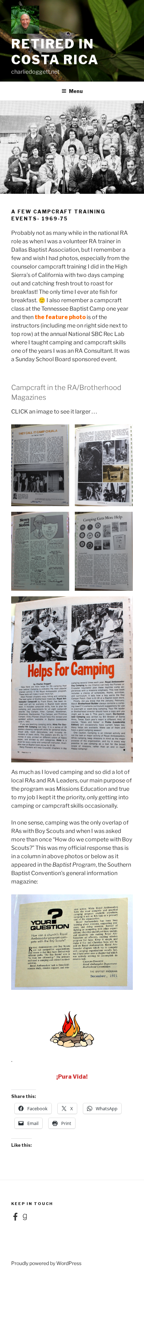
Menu (76, 91)
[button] (40, 465)
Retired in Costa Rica (55, 51)
